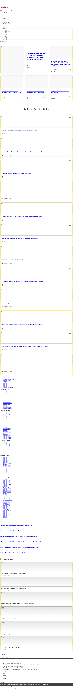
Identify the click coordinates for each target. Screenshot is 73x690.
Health (6, 30)
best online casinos (6, 406)
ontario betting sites (6, 404)
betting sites (5, 382)
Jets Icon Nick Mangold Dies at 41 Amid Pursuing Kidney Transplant (15, 661)
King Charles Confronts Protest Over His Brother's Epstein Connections (14, 530)
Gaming (6, 29)
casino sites (5, 381)
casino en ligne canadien (7, 391)
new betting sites (6, 487)
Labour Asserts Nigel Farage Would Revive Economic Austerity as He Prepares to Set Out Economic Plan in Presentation (25, 346)
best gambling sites (6, 392)
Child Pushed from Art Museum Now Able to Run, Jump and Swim (15, 367)
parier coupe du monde (7, 427)
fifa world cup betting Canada (8, 414)
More (4, 28)
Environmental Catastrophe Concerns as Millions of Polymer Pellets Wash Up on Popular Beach (20, 669)
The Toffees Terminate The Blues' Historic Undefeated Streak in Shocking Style (17, 259)
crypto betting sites (6, 442)
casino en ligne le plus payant (8, 387)
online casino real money (7, 466)
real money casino (6, 447)
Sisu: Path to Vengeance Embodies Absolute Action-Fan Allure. (14, 303)
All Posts (4, 18)
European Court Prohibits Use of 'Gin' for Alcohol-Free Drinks (61, 3)
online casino (5, 383)
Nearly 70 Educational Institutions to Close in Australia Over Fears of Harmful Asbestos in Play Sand (31, 3)
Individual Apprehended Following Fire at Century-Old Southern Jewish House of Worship (19, 130)
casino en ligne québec (7, 436)
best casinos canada (6, 435)
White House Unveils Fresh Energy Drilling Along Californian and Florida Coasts (16, 525)
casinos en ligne (5, 446)
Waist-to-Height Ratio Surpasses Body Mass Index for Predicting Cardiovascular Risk (18, 667)
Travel (6, 38)
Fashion (4, 26)
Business (4, 19)
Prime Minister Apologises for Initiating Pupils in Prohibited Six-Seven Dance (16, 173)
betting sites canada (6, 394)
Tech (6, 37)
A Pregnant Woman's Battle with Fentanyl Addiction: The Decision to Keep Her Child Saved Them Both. (20, 541)
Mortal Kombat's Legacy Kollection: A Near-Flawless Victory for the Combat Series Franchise (18, 536)
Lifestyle (6, 32)
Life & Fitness (7, 31)
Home (4, 17)
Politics (6, 35)
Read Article (28, 67)
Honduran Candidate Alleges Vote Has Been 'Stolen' (12, 663)
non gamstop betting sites (7, 500)
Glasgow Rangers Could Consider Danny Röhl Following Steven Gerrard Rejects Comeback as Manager (22, 324)
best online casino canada (7, 407)
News (6, 33)
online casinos (5, 395)
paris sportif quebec (6, 423)
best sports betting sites (7, 492)
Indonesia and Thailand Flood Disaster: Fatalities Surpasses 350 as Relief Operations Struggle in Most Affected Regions (25, 151)
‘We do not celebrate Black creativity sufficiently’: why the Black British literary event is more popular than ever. (11, 93)
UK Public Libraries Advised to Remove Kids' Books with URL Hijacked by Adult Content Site (36, 93)
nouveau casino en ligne (7, 402)
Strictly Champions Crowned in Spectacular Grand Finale (13, 666)
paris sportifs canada (6, 444)
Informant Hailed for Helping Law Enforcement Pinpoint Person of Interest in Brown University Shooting (22, 281)
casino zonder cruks (6, 474)
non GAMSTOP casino (7, 463)
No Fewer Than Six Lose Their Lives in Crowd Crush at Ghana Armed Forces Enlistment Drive (19, 547)
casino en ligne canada (7, 437)
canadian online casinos (7, 468)
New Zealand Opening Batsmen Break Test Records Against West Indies (14, 552)
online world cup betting (7, 428)
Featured (4, 27)
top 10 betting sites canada (7, 412)
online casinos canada (7, 397)
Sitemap (14, 688)
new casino (5, 479)
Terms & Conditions (9, 688)
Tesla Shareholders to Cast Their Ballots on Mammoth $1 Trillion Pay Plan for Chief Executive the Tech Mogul (23, 664)
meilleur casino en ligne (7, 450)
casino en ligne (5, 422)
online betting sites (6, 452)
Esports (4, 20)
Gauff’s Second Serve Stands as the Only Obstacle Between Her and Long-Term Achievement (20, 238)
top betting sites (5, 431)
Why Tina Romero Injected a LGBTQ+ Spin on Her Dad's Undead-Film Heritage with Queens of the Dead (22, 216)
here (3, 433)
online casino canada (6, 380)
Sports (6, 36)
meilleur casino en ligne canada (8, 379)
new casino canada (6, 504)
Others (6, 34)
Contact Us (5, 39)
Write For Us (2, 688)
